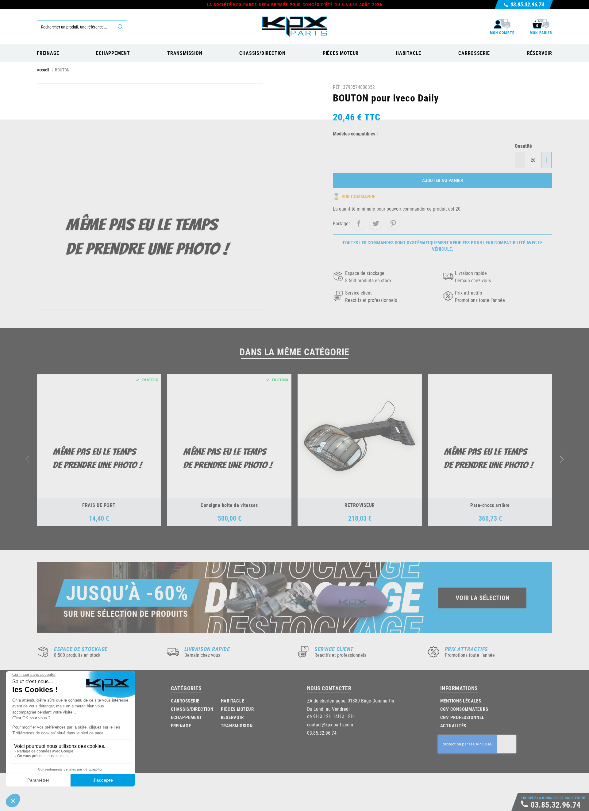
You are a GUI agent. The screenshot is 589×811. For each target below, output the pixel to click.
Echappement (186, 717)
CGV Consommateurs (464, 709)
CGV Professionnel (462, 717)
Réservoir (232, 717)
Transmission (237, 725)
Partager (358, 223)
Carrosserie (185, 701)
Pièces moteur (237, 709)
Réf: (337, 87)
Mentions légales (460, 701)
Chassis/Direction (192, 709)
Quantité (523, 146)
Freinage (181, 725)
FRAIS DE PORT (98, 505)
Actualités (453, 725)
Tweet (376, 223)
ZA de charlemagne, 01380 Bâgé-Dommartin (350, 700)
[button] (562, 459)
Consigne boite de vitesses (229, 505)
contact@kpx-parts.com (330, 724)
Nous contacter (329, 688)
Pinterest (393, 223)
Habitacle (232, 701)
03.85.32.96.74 (322, 732)
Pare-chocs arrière (490, 505)
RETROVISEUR (360, 505)
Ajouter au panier (442, 180)
